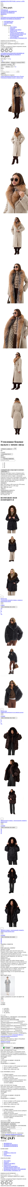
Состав (3, 483)
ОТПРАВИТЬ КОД (5, 1130)
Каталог (8, 66)
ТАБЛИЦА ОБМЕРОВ (8, 458)
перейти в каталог (5, 1041)
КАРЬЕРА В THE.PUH (10, 1152)
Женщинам (8, 76)
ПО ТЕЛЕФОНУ (5, 1124)
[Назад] (4, 1121)
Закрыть (3, 73)
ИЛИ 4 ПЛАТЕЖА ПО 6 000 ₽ (8, 827)
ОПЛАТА (12, 28)
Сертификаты (7, 1155)
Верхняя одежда (15, 76)
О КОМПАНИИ (8, 22)
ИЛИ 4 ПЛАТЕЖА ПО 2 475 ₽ (8, 607)
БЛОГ (5, 24)
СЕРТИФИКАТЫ (8, 21)
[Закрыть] (9, 1121)
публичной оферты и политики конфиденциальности (12, 1035)
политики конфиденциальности (13, 1134)
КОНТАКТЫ (13, 31)
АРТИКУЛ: (6, 449)
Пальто (22, 76)
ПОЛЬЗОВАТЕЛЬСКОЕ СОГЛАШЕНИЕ (16, 36)
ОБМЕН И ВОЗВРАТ (15, 29)
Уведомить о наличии (6, 64)
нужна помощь (20, 1135)
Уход (2, 488)
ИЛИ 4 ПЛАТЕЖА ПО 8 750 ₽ (8, 718)
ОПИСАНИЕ (4, 471)
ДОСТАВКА (13, 27)
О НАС (6, 1151)
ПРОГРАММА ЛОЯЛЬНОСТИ (18, 38)
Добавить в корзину (17, 62)
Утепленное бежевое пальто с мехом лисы (12, 77)
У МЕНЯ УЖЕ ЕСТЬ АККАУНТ (8, 1135)
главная (3, 76)
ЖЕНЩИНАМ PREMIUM (11, 1146)
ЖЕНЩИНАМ (8, 1143)
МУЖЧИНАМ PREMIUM (14, 18)
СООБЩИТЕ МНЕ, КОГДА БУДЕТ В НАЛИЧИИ (12, 470)
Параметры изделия (6, 491)
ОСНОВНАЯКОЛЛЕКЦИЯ (4, 10)
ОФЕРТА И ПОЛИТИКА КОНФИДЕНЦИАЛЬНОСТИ (18, 33)
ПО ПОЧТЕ (12, 1124)
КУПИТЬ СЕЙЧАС (5, 62)
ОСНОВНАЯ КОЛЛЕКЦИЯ (8, 17)
